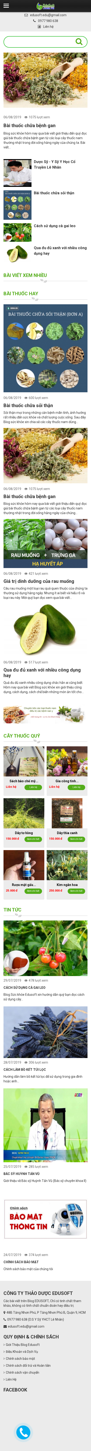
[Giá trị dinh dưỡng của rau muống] (46, 545)
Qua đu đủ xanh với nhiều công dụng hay (60, 251)
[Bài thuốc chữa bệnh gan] (46, 80)
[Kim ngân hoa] (67, 865)
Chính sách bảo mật (21, 1262)
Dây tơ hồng (24, 833)
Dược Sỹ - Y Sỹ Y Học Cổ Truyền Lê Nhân (54, 165)
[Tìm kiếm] (79, 41)
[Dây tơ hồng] (24, 813)
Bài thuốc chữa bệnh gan (30, 125)
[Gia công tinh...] (67, 761)
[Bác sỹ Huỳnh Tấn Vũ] (46, 1126)
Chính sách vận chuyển (22, 1372)
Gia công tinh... (67, 781)
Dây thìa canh (67, 833)
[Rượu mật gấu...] (24, 865)
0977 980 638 (48, 21)
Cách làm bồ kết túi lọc (25, 1069)
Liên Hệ (11, 1379)
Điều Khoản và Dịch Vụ (22, 1352)
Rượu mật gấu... (24, 885)
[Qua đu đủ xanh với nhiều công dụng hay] (46, 632)
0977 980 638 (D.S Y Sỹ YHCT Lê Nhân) (35, 1319)
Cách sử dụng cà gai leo (55, 226)
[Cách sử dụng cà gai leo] (46, 949)
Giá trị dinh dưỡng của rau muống (39, 581)
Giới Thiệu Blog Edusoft (23, 1345)
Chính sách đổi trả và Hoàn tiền (28, 1365)
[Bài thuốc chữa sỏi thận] (46, 350)
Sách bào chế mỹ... (24, 781)
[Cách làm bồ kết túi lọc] (46, 1033)
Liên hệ (48, 26)
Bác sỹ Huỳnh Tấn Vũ (21, 1174)
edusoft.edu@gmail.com (48, 15)
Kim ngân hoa (67, 885)
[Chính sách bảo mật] (46, 1220)
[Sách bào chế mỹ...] (24, 761)
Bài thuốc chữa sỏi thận (54, 193)
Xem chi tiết (33, 839)
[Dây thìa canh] (67, 813)
